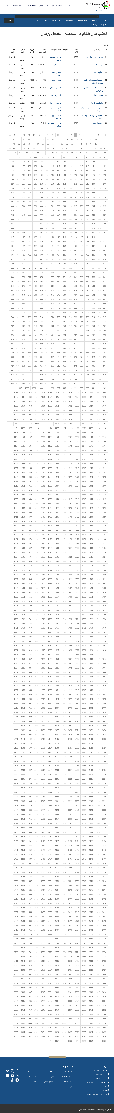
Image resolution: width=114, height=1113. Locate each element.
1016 (30, 392)
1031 (23, 397)
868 (17, 352)
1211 (43, 455)
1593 (16, 575)
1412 (104, 521)
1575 (43, 570)
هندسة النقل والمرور (94, 57)
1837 (70, 654)
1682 (77, 606)
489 (46, 255)
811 (52, 339)
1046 (16, 401)
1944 (104, 690)
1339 (30, 495)
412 (99, 237)
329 (87, 215)
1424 (23, 521)
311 (93, 210)
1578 (23, 570)
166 (46, 170)
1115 (23, 424)
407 (29, 233)
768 (104, 330)
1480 (23, 539)
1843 (30, 654)
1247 (84, 468)
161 (75, 170)
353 (46, 219)
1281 (43, 477)
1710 (77, 615)
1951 (57, 690)
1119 (98, 428)
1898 (36, 672)
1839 (57, 654)
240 (12, 188)
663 (23, 299)
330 (81, 215)
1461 (57, 535)
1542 (77, 561)
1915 (16, 677)
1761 (16, 628)
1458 (77, 535)
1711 (70, 615)
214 (64, 184)
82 (24, 148)
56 (48, 144)
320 (41, 210)
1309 (43, 486)
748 (23, 321)
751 (104, 326)
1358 (91, 503)
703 (87, 313)
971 (12, 379)
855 (93, 352)
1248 (77, 468)
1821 (84, 650)
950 (35, 375)
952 (23, 375)
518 (75, 264)
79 (38, 148)
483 (81, 255)
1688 (36, 606)
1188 (104, 450)
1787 (30, 637)
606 (58, 286)
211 (81, 184)
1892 (77, 672)
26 (91, 139)
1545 (57, 561)
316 (64, 210)
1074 (16, 410)
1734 (104, 623)
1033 (104, 401)
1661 (30, 597)
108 (87, 157)
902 (17, 361)
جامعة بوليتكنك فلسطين (94, 6)
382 (75, 228)
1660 (36, 597)
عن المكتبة (93, 20)
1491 (43, 543)
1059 (23, 406)
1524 (104, 557)
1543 (70, 561)
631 (12, 290)
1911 (43, 677)
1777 (98, 637)
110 (75, 157)
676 (46, 304)
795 (46, 335)
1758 (36, 628)
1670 (64, 601)
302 (46, 206)
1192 (77, 450)
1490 (50, 543)
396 (93, 233)
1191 (84, 450)
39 (29, 139)
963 (58, 379)
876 (70, 357)
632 (104, 295)
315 (70, 210)
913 (52, 366)
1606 (23, 579)
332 (70, 215)
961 (70, 379)
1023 (77, 397)
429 (99, 241)
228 (81, 188)
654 (75, 299)
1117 (10, 424)
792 (64, 335)
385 (58, 228)
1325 (30, 490)
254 (29, 193)
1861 (98, 663)
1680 (91, 606)
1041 (50, 401)
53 (62, 144)
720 (87, 317)
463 (99, 250)
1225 (43, 459)
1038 (70, 401)
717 (104, 317)
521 (58, 264)
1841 (43, 654)
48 (86, 144)
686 (87, 308)
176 (87, 175)
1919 (84, 681)
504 (58, 259)
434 (70, 241)
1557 (70, 566)
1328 (104, 495)
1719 (16, 615)
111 (70, 157)
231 (64, 188)
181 (58, 175)
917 (29, 366)
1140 (50, 432)
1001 (34, 388)
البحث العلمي (43, 5)
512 (12, 259)
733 (12, 317)
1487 (70, 543)
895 (58, 361)
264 (70, 197)
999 (46, 388)
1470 (91, 539)
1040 (57, 401)
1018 (16, 392)
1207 (70, 455)
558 (41, 273)
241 (104, 193)
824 (75, 344)
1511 (98, 552)
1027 (50, 397)
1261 (84, 472)
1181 (57, 446)
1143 (30, 432)
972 (104, 384)
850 (23, 348)
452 (64, 246)
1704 (23, 610)
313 (81, 210)
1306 (64, 486)
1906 (77, 677)
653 (81, 299)
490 (41, 255)
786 (99, 335)
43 (10, 139)
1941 (30, 686)
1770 (50, 632)
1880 (64, 668)
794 (52, 335)
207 (104, 184)
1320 (64, 490)
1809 (70, 646)
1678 (104, 606)
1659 (43, 597)
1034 (98, 401)
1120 (91, 428)
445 (104, 246)
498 (93, 259)
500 (81, 259)
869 (12, 352)
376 (12, 224)
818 (12, 339)
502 (70, 259)
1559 (57, 566)
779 (41, 330)
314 (75, 210)
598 (104, 286)
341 (17, 215)
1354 (23, 499)
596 (17, 281)
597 (12, 281)
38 (34, 139)
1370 (104, 508)
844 (58, 348)
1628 (64, 588)
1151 (70, 437)
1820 (91, 650)
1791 (98, 641)
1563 (30, 566)
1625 (84, 588)
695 (35, 308)
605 (64, 286)
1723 (84, 619)
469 (64, 250)
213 (70, 184)
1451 (30, 530)
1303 (84, 486)
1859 (16, 659)
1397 (16, 512)
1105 (91, 424)
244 (87, 193)
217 (46, 184)
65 (105, 148)
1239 (43, 464)
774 (70, 330)
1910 (50, 677)
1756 (50, 628)
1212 (36, 455)
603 (75, 286)
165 (52, 170)
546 (12, 268)
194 (81, 179)
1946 (91, 690)
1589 (43, 575)
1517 (57, 552)
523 (46, 264)
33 (57, 139)
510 (23, 259)
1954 (36, 690)
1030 (30, 397)
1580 (104, 575)
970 (17, 379)
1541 (84, 561)
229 (75, 188)
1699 (57, 610)
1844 (23, 654)
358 (17, 219)
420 (52, 237)
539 (52, 268)
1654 (77, 597)
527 (23, 264)
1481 (16, 539)
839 (87, 348)
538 (58, 268)
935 (23, 370)
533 (87, 268)
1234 (77, 464)
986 (23, 384)
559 (35, 273)
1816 (23, 646)
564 (104, 277)
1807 (84, 646)
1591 (30, 575)
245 (81, 193)
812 (46, 339)
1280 (50, 477)
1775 (16, 632)
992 (87, 388)
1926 (36, 681)
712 (35, 313)
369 (52, 224)
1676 (23, 601)
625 (46, 290)
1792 (91, 641)
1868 (50, 663)
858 (75, 352)
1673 (43, 601)
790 (75, 335)
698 (17, 308)
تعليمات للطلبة (68, 20)
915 (41, 366)
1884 (36, 668)
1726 (64, 619)
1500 (77, 548)
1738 (77, 623)
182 (52, 175)
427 (12, 237)
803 (99, 339)
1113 (37, 424)
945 (64, 375)
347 (81, 219)
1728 (50, 619)
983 (41, 384)
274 (12, 197)
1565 (16, 566)
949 (41, 375)
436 (58, 241)
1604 (36, 579)
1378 (50, 508)
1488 (64, 543)
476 (23, 250)
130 (58, 162)
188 (17, 175)
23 (105, 139)
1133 (98, 432)
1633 (30, 588)
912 (58, 366)
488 (52, 255)
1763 (98, 632)
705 (75, 313)
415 (81, 237)
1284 (23, 477)
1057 (36, 406)
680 (23, 304)
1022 (84, 397)
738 (81, 321)
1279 (57, 477)
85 (10, 148)
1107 (77, 424)
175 (93, 175)
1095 (64, 419)
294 (93, 206)
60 (29, 144)
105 (104, 157)
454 (52, 246)
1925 (43, 681)
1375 (70, 508)
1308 (50, 486)
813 (41, 339)
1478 (36, 539)
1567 (98, 570)
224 (104, 188)
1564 (23, 566)
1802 (23, 641)
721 (81, 317)
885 (17, 357)
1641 (70, 592)
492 (29, 255)
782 (23, 330)
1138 (64, 432)
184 (41, 175)
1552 (104, 566)
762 (41, 326)
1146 (104, 437)
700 (104, 313)
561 (23, 273)
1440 (104, 530)
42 (14, 139)
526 (29, 264)
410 (12, 233)
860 (64, 352)
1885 (30, 668)
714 (23, 313)
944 (70, 375)
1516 (64, 552)
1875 (98, 668)
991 (93, 388)
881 (41, 357)
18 (29, 135)
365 (75, 224)
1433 (57, 526)
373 (29, 224)
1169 (43, 441)
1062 (98, 410)
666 (104, 304)
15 (44, 135)
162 (70, 170)
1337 (43, 495)
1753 (70, 628)
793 (58, 335)
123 (99, 162)
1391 (57, 512)
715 (17, 313)
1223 (57, 459)
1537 (16, 557)
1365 (43, 503)
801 (12, 335)
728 (41, 317)
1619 (30, 583)
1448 (50, 530)
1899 (30, 672)
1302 (91, 486)
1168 (50, 441)
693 (46, 308)
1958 (104, 694)
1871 (30, 663)
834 (17, 344)
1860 (104, 663)
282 (64, 202)
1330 (91, 495)
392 (17, 228)
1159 (16, 437)
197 (64, 179)
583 (93, 281)
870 (104, 357)
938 (104, 375)
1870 (36, 663)
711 (41, 313)
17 (34, 135)
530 (104, 268)
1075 (104, 415)
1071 (36, 410)
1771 (43, 632)
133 (41, 162)
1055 (50, 406)
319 (46, 210)
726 (52, 317)
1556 (77, 566)
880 (46, 357)
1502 (64, 548)
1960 (91, 694)
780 (35, 330)
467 (75, 250)
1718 (23, 615)
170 (23, 170)
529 (12, 264)
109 (81, 157)
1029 (36, 397)
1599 (70, 579)
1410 (23, 517)
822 (87, 344)
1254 (36, 468)
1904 (91, 677)
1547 (43, 561)
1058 (30, 406)
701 (99, 313)
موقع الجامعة (93, 25)
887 (104, 361)
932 (41, 370)
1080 (70, 415)
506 (46, 259)
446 (99, 246)
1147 (98, 437)
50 (77, 144)
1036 (84, 401)
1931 (98, 686)
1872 (23, 663)
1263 (70, 472)
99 (43, 153)
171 (17, 170)
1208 (64, 455)
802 (104, 339)
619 (81, 290)
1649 (16, 592)
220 (29, 184)
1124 (64, 428)
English (8, 20)
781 (29, 330)
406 (35, 233)
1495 (16, 543)
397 (87, 233)
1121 (84, 428)
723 (70, 317)
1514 (77, 552)
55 (53, 144)
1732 (23, 619)
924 (87, 370)
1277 (70, 477)
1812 (50, 646)
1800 (36, 641)
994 (75, 388)
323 (23, 210)
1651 (98, 597)
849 (29, 348)
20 (20, 135)
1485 (84, 543)
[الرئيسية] (106, 5)
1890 (91, 672)
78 (43, 148)
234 (46, 188)
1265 (57, 472)
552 (75, 273)
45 (101, 144)
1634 (23, 588)
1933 (84, 686)
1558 (64, 566)
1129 (30, 428)
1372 (91, 508)
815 (29, 339)
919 (17, 366)
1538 (104, 561)
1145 (16, 432)
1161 (98, 441)
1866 (64, 663)
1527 (84, 557)
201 (41, 179)
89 (91, 153)
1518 (50, 552)
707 (64, 313)
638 (70, 295)
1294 (50, 481)
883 (29, 357)
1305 (70, 486)
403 (52, 233)
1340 (23, 495)
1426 (104, 526)
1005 (104, 392)
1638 (91, 592)
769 (99, 330)
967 (35, 379)
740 (70, 321)
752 (99, 326)
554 (64, 273)
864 (41, 352)
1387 (84, 512)
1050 (84, 406)
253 (35, 193)
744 (46, 321)
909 (75, 366)
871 (99, 357)
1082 (57, 415)
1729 (43, 619)
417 (70, 237)
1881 (57, 668)
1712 (64, 615)
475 (29, 250)
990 (99, 388)
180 (64, 175)
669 (87, 304)
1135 (84, 432)
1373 (84, 508)
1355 (16, 499)
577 (29, 277)
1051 (77, 406)
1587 (57, 575)
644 (35, 295)
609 (41, 286)
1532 (50, 557)
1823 (70, 650)
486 (64, 255)
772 (81, 330)
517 (81, 264)
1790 (104, 641)
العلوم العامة (98, 72)
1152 (64, 437)
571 (64, 277)
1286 (104, 481)
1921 (70, 681)
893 (70, 361)
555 (58, 273)
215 (58, 184)
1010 (70, 392)
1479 (30, 539)
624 (52, 290)
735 (99, 321)
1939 (43, 686)
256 (17, 193)
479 (104, 255)
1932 (91, 686)
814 (35, 339)
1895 (57, 672)
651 (93, 299)
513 (104, 264)
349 (70, 219)
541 (41, 268)
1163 (84, 441)
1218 (91, 459)
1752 (77, 628)
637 (75, 295)
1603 (43, 579)
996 (64, 388)
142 (87, 166)
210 (87, 184)
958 (87, 379)
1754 (64, 628)
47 (91, 144)
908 (81, 366)
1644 (50, 592)
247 (70, 193)
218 (41, 184)
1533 (43, 557)
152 (29, 166)
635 (87, 295)
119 (23, 157)
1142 (36, 432)
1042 (43, 401)
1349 (57, 499)
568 (81, 277)
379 (93, 228)
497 (99, 259)
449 (81, 246)
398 (81, 233)
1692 (104, 610)
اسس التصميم (97, 123)
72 (72, 148)
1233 (84, 464)
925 (81, 370)
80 (34, 148)
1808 (77, 646)
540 (46, 268)
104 (14, 153)
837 (99, 348)
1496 (104, 548)
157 (99, 170)
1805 (98, 646)
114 (52, 157)
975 (87, 384)
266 (58, 197)
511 (17, 259)
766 (17, 326)
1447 (57, 530)
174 (99, 175)
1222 (64, 459)
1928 (23, 681)
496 (104, 259)
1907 (70, 677)
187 (23, 175)
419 (58, 237)
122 (104, 162)
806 (81, 339)
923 (93, 370)
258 (104, 197)
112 (64, 157)
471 (52, 250)
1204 (91, 455)
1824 (64, 650)
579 (17, 277)
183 (46, 175)
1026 (57, 397)
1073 (23, 410)
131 (52, 162)
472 (46, 250)
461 (12, 246)
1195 (57, 450)
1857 (30, 659)
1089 (104, 419)
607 (52, 286)
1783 (57, 637)
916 (35, 366)
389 (35, 228)
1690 (23, 606)
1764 (91, 632)
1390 (64, 512)
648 (12, 295)
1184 (36, 446)
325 (12, 210)
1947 (84, 690)
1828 (36, 650)
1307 (57, 486)
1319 (70, 490)
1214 (23, 455)
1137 (70, 432)
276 (99, 202)
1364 (50, 503)
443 (17, 241)
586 (75, 281)
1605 (30, 579)
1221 (70, 459)
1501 (70, 548)
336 (46, 215)
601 (87, 286)
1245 (98, 468)
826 (64, 344)
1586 (64, 575)
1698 (64, 610)
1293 (57, 481)
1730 (36, 619)
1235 (70, 464)
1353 (30, 499)
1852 (64, 659)
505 (52, 259)
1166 (64, 441)
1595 (98, 579)
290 (17, 202)
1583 (84, 575)
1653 (84, 597)
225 (99, 188)
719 (93, 317)
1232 (91, 464)
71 (77, 148)
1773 (30, 632)
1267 (43, 472)
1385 (98, 512)
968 (29, 379)
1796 (64, 641)
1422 (36, 521)
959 (81, 379)
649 (104, 299)
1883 (43, 668)
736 (93, 321)
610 (35, 286)
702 (93, 313)
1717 (30, 615)
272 (23, 197)
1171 (30, 441)
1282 (36, 477)
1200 (23, 450)
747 (29, 321)
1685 (57, 606)
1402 (77, 517)
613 (17, 286)
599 (99, 286)
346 (87, 219)
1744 (36, 623)
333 (64, 215)
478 (12, 250)
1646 (36, 592)
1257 (16, 468)
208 (99, 184)
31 (67, 139)
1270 (23, 472)
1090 (98, 419)
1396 (23, 512)
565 (99, 277)
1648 (23, 592)
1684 (64, 606)
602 (81, 286)
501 (75, 259)
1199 (30, 450)
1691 (16, 606)
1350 (50, 499)
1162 (91, 441)
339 (29, 215)
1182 (50, 446)
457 (35, 246)
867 (23, 352)
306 (23, 206)
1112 (44, 424)
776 (58, 330)
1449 (43, 530)
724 (64, 317)
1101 (23, 419)
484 (75, 255)
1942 (23, 686)
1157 (30, 437)
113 (58, 157)
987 (17, 384)
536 (70, 268)
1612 (77, 583)
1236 (64, 464)
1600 (64, 579)
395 (99, 233)
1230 (104, 464)
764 (29, 326)
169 (29, 170)
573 (52, 277)
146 (64, 166)
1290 (77, 481)
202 (35, 179)
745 (41, 321)
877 (64, 357)
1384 (104, 512)
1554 (91, 566)
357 (23, 219)
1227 (30, 459)
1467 (16, 535)
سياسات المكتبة (81, 20)
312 (87, 210)
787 (93, 335)
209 (93, 184)
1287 (98, 481)
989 (104, 388)
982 (46, 384)
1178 (77, 446)
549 (93, 273)
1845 (16, 654)
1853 (57, 659)
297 (75, 206)
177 (81, 175)
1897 (43, 672)
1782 (64, 637)
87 (101, 153)
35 (48, 139)
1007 (91, 392)
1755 (57, 628)
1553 (98, 566)
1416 (77, 521)
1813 (43, 646)
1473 (70, 539)
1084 (43, 415)
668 (93, 304)
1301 (98, 486)
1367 (30, 503)
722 (75, 317)
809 (64, 339)
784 (12, 330)
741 (64, 321)
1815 (30, 646)
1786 (36, 637)
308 (12, 206)
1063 (91, 410)
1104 (98, 424)
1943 (16, 686)
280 (75, 202)
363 (87, 224)
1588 (50, 575)
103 (20, 153)
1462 (50, 535)
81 (29, 148)
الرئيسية (103, 20)
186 (29, 175)
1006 (98, 392)
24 (101, 139)
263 (75, 197)
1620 (23, 583)
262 (81, 197)
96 (57, 153)
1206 (77, 455)
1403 (70, 517)
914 (46, 366)
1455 (98, 535)
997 (58, 388)
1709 (84, 615)
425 (23, 237)
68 (91, 148)
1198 (36, 450)
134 (35, 162)
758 (64, 326)
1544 (64, 561)
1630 (50, 588)
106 (99, 157)
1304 (77, 486)
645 (29, 295)
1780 (77, 637)
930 (52, 370)
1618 (36, 583)
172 (12, 170)
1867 (57, 663)
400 (70, 233)
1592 (23, 575)
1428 (91, 526)
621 (70, 290)
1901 (16, 672)
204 (23, 179)
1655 (70, 597)
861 (58, 352)
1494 (23, 543)
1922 (64, 681)
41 (19, 139)
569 (75, 277)
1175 (98, 446)
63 (14, 144)
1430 (77, 526)
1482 (104, 543)
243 (93, 193)
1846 (104, 659)
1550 (23, 561)
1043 (36, 401)
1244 (104, 468)
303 (41, 206)
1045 (23, 401)
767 (12, 326)
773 (75, 330)
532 (93, 268)
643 (41, 295)
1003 (20, 388)
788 (87, 335)
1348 (64, 499)
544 (23, 268)
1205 (84, 455)
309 (104, 210)
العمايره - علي (55, 88)
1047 (104, 406)
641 (52, 295)
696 (29, 308)
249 (58, 193)
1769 (57, 632)
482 (87, 255)
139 (104, 166)
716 (12, 313)
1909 (57, 677)
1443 (84, 530)
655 (70, 299)
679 (29, 304)
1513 (84, 552)
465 (87, 250)
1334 (64, 495)
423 (35, 237)
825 (70, 344)
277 (93, 202)
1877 (84, 668)
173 (104, 175)
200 (46, 179)
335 (52, 215)
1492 (36, 543)
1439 (16, 526)
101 (32, 153)
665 (12, 299)
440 (35, 241)
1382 (23, 508)
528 (17, 264)
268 (46, 197)
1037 (77, 401)
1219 (84, 459)
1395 (30, 512)
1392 (50, 512)
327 (99, 215)
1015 (36, 392)
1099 (36, 419)
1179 (70, 446)
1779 (84, 637)
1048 (98, 406)
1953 (43, 690)
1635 (16, 588)
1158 (23, 437)
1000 (41, 388)
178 (75, 175)
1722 (91, 619)
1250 (64, 468)
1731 (30, 619)
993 (81, 388)
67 (96, 148)
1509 (16, 548)
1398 (104, 517)
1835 (84, 654)
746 (35, 321)
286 (41, 202)
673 (64, 304)
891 (81, 361)
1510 (104, 552)
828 (52, 344)
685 (93, 308)
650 (99, 299)
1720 (104, 619)
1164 (77, 441)
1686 (50, 606)
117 (35, 157)
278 (87, 202)
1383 (16, 508)
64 (10, 144)
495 (12, 255)
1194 (64, 450)
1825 (57, 650)
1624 (91, 588)
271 (29, 197)
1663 (16, 597)
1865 (70, 663)
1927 (30, 681)
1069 (50, 410)
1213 (30, 455)
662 (29, 299)
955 (104, 379)
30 (72, 139)
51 (72, 144)
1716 (36, 615)
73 (67, 148)
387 (46, 228)
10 (67, 135)
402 (58, 233)
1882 (50, 668)
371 (41, 224)
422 (41, 237)
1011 (64, 392)
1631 (43, 588)
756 (75, 326)
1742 (50, 623)
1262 (77, 472)
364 (81, 224)
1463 (43, 535)
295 (87, 206)
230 (70, 188)
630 (17, 290)
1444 (77, 530)
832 (29, 344)
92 (77, 153)
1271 (16, 472)
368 (58, 224)
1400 (91, 517)
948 (46, 375)
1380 (36, 508)
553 (70, 273)
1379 (43, 508)
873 (87, 357)
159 (87, 170)
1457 (84, 535)
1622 (104, 588)
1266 (50, 472)
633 (99, 295)
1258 (104, 472)
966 (41, 379)
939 (99, 375)
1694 (91, 610)
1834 (91, 654)
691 (58, 308)
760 (52, 326)
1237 (57, 464)
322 (29, 210)
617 (93, 290)
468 (70, 250)
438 (46, 241)
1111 (50, 424)
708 (58, 313)
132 (46, 162)
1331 (84, 495)
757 (70, 326)
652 (87, 299)
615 (104, 290)
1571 (70, 570)
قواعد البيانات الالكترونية (39, 20)
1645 (43, 592)
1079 (77, 415)
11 (63, 135)
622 (64, 290)
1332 (77, 495)
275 (104, 202)
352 (52, 219)
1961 (84, 694)
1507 (30, 548)
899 (35, 361)
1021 (91, 397)
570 (70, 277)
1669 (70, 601)
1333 (70, 495)
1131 (16, 428)
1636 (104, 592)
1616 (50, 583)
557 (46, 273)
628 (29, 290)
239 (17, 188)
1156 (36, 437)
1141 (43, 432)
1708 (91, 615)
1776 (104, 637)
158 (93, 170)
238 (23, 188)
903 (12, 361)
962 (64, 379)
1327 (16, 490)
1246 (91, 468)
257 (12, 193)
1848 (91, 659)
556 (52, 273)
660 (41, 299)
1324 (36, 490)
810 (58, 339)
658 (52, 299)
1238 (50, 464)
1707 (98, 615)
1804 (104, 646)
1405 (57, 517)
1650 (104, 597)
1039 (64, 401)
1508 (23, 548)
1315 (98, 490)
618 (87, 290)
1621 (16, 583)
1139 (57, 432)
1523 (16, 552)
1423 (30, 521)
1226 (36, 459)
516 (87, 264)
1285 (16, 477)
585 (81, 281)
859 (70, 352)
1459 (70, 535)
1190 (91, 450)
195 (75, 179)
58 (38, 144)
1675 (30, 601)
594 (29, 281)
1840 (50, 654)
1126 (50, 428)
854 (99, 352)
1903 (98, 677)
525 (35, 264)
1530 (64, 557)
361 (99, 224)
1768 (64, 632)
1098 (43, 419)
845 (52, 348)
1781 (70, 637)
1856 (36, 659)
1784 (50, 637)
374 (23, 224)
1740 (64, 623)
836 (104, 348)
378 (99, 228)
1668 (77, 601)
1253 (43, 468)
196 (70, 179)
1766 (77, 632)
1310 (36, 486)
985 (29, 384)
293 (99, 206)
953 (17, 375)
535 (75, 268)
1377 (57, 508)
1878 (77, 668)
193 (87, 179)
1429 (84, 526)
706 (70, 313)
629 (23, 290)
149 (46, 166)
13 (53, 135)
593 (35, 281)
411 (104, 237)
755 (81, 326)
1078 (84, 415)
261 (87, 197)
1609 (98, 583)
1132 (104, 432)
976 (81, 384)
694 (41, 308)
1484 (91, 543)
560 (29, 273)
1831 (16, 650)
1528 (77, 557)
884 (23, 357)
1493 (30, 543)
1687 (43, 606)
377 (104, 228)
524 (41, 264)
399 (75, 233)
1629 (57, 588)
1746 (23, 623)
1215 (16, 455)
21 (15, 135)
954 (12, 375)
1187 (16, 446)
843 (64, 348)
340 (23, 215)
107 (93, 157)
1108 (70, 424)
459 (23, 246)
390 (29, 228)
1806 (91, 646)
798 (29, 335)
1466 (23, 535)
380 (87, 228)
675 (52, 304)
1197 (43, 450)
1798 (50, 641)
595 (23, 281)
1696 (77, 610)
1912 (36, 677)
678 (35, 304)
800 (17, 335)
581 (104, 281)
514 (99, 264)
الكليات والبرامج (57, 5)
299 (64, 206)
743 (52, 321)
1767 (70, 632)
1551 (16, 561)
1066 (70, 410)
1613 (70, 583)
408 (23, 233)
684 (99, 308)
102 (26, 153)
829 (46, 344)
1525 (98, 557)
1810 (64, 646)
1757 (43, 628)
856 (87, 352)
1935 (70, 686)
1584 (77, 575)
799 (23, 335)
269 (41, 197)
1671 (57, 601)
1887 (16, 668)
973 (99, 384)
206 (12, 179)
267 (52, 197)
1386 (91, 512)
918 (23, 366)
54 (57, 144)
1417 (70, 521)
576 (35, 277)
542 (35, 268)
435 (64, 241)
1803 (16, 641)
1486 (77, 543)
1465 (30, 535)
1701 (43, 610)
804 (93, 339)
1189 (98, 450)
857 (81, 352)
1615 (57, 583)
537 (64, 268)
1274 (91, 477)
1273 (98, 477)
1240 (36, 464)
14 (48, 135)
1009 (77, 392)
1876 (91, 668)
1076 (98, 415)
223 (12, 184)
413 (93, 237)
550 (87, 273)
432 (81, 241)
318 (52, 210)
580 (12, 277)
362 (93, 224)
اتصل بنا (6, 5)
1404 (64, 517)
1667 (84, 601)
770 (93, 330)
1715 (43, 615)
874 (81, 357)
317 (58, 210)
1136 (77, 432)
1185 (30, 446)
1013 (50, 392)
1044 (30, 401)
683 (104, 308)
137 (17, 162)
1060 (16, 406)
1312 (23, 486)
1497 (98, 548)
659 (46, 299)
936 (17, 370)
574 (46, 277)
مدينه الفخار (98, 95)
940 (93, 375)
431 (87, 241)
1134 (91, 432)
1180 (64, 446)
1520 (36, 552)
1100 (30, 419)
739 (75, 321)
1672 (50, 601)
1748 (104, 628)
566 (93, 277)
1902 (104, 677)
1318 (77, 490)
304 (35, 206)
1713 (57, 615)
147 (58, 166)
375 (17, 224)
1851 (70, 659)
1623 (98, 588)
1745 (30, 623)
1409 (30, 517)
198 (58, 179)
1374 (77, 508)
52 (67, 144)
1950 (64, 690)
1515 (70, 552)
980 (58, 384)
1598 (77, 579)
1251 (57, 468)
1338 (36, 495)
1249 (70, 468)
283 (58, 202)
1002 (27, 388)
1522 (23, 552)
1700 (50, 610)
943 (75, 375)
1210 (50, 455)
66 (101, 148)
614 (12, 286)
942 (81, 375)
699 (12, 308)
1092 (84, 419)
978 (70, 384)
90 (86, 153)
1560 (50, 566)
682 (12, 304)
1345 (84, 499)
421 (46, 237)
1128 (37, 428)
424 (29, 237)
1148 (91, 437)
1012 (57, 392)
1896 (50, 672)
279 (81, 202)
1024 (70, 397)
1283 (30, 477)
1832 (104, 654)
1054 (57, 406)
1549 (30, 561)
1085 (36, 415)
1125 (57, 428)
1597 (84, 579)
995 (70, 388)
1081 (64, 415)
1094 (70, 419)
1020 (98, 397)
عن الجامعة (68, 5)
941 (87, 375)
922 (99, 370)
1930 (104, 686)
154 (17, 166)
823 (81, 344)
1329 (98, 495)
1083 (50, 415)
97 (53, 153)
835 (12, 344)
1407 (43, 517)
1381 (30, 508)
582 (99, 281)
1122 (77, 428)
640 (58, 295)
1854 (50, 659)
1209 (57, 455)
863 (46, 352)
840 (81, 348)
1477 (43, 539)
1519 (43, 552)
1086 (30, 415)
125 (87, 162)
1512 (91, 552)
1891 (84, 672)
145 (70, 166)
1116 (17, 424)
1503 (57, 548)
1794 (77, 641)
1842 (36, 654)
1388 (77, 512)
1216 (104, 459)
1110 (57, 424)
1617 (43, 583)
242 (99, 193)
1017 (23, 392)
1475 (57, 539)
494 (17, 255)
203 (29, 179)
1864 (77, 663)
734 (104, 321)
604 (70, 286)
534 (81, 268)
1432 (64, 526)
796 (41, 335)
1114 (30, 424)
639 (64, 295)
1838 (64, 654)
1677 (16, 601)
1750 (91, 628)
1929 (16, 681)
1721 (98, 619)
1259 (98, 472)
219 (35, 184)
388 (41, 228)
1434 (50, 526)
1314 (104, 490)
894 (64, 361)
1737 (84, 623)
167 (41, 170)
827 (58, 344)
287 (35, 202)
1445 (70, 530)
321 (35, 210)
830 (41, 344)
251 (46, 193)
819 (104, 344)
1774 (23, 632)
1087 (23, 415)
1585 (70, 575)
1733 (16, 619)
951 (29, 375)
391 (23, 228)
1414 (91, 521)
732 (17, 317)
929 (58, 370)
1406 (50, 517)
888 (99, 361)
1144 (23, 432)
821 (93, 344)
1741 (57, 623)
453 (58, 246)
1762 (104, 632)
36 (43, 139)
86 (105, 153)
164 (58, 170)
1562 (36, 566)
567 (87, 277)
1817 (16, 646)
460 (17, 246)
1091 (91, 419)
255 (23, 193)
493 (23, 255)
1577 (30, 570)
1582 (91, 575)
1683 (70, 606)
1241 (30, 464)
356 (29, 219)
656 (64, 299)
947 (52, 375)
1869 (43, 663)
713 (29, 313)
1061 (104, 410)
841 (75, 348)
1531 (57, 557)
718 (99, 317)
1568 (91, 570)
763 (35, 326)
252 (41, 193)
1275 (84, 477)
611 (29, 286)
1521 (30, 552)
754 (87, 326)
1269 (30, 472)
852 (12, 348)
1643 (57, 592)
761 (46, 326)
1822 (77, 650)
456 (41, 246)
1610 (91, 583)
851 (17, 348)
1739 (70, 623)
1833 (98, 654)
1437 (30, 526)
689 (70, 308)
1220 (77, 459)
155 (12, 166)
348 (75, 219)
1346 (77, 499)
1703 (30, 610)
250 (52, 193)
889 (93, 361)
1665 (98, 601)
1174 (104, 446)
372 (35, 224)
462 (104, 250)
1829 (30, 650)
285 (46, 202)
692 (52, 308)
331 (75, 215)
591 (46, 281)
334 (58, 215)
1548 (36, 561)
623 (58, 290)
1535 (30, 557)
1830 (23, 650)
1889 (98, 672)
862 (52, 352)
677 (41, 304)
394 (104, 233)
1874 (104, 668)
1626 (77, 588)
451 (70, 246)
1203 (98, 455)
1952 (50, 690)
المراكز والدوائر (31, 5)
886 (12, 357)
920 (12, 366)
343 (104, 219)
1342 (104, 499)
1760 (23, 628)
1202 (104, 455)
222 (17, 184)
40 (24, 139)
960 (75, 379)
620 (75, 290)
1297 (30, 481)
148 (52, 166)
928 (64, 370)
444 (12, 241)
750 (12, 321)
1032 (16, 397)
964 (52, 379)
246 (75, 193)
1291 (70, 481)
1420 (50, 521)
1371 (98, 508)
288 (29, 202)
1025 (64, 397)
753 (93, 326)
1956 (23, 690)
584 (87, 281)
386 (52, 228)
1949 (70, 690)
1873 (16, 663)
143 (81, 166)
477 (17, 250)
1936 (64, 686)
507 (41, 259)
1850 (77, 659)
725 (58, 317)
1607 (16, 579)
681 (17, 304)
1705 (16, 610)
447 (93, 246)
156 (104, 170)
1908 (64, 677)
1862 (91, 663)
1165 (70, 441)
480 (99, 255)
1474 (64, 539)
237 (29, 188)
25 (96, 139)
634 (93, 295)
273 (17, 197)
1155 (43, 437)
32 (62, 139)
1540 (91, 561)
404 (46, 233)
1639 (84, 592)
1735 (98, 623)
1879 (70, 668)
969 (23, 379)
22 (10, 135)
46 (96, 144)
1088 (16, 415)
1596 (91, 579)
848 (35, 348)
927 (70, 370)
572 (58, 277)
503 (64, 259)
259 (99, 197)
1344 (91, 499)
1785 (43, 637)
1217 (98, 459)
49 (81, 144)
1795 (70, 641)
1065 (77, 410)
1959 (98, 694)
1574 (50, 570)
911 (64, 366)
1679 (98, 606)
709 (52, 313)
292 (104, 206)
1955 (30, 690)
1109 (64, 424)
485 (70, 255)
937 (12, 370)
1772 (36, 632)
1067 (64, 410)
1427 (98, 526)
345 (93, 219)
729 (35, 317)
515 (93, 264)
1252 (50, 468)
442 (23, 241)
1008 (84, 392)
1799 (43, 641)
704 (81, 313)
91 (81, 153)
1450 (36, 530)
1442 (91, 530)
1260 (91, 472)
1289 (84, 481)
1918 (91, 681)
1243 (16, 464)
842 (70, 348)
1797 (57, 641)
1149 (84, 437)
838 (93, 348)
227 (87, 188)
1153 (57, 437)
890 (87, 361)
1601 (57, 579)
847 (41, 348)
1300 (104, 486)
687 (81, 308)
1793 (84, 641)
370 (46, 224)
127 (75, 162)
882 (35, 357)
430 (93, 241)
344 (99, 219)
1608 (104, 583)
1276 (77, 477)
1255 (30, 468)
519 (70, 264)
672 (70, 304)
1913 (30, 677)
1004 (13, 388)
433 (75, 241)
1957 (16, 690)
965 (46, 379)
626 (41, 290)
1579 (16, 570)
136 (23, 162)
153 (23, 166)
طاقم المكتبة (55, 20)
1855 (43, 659)
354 (41, 219)
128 (70, 162)
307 (17, 206)
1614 (64, 583)
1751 (84, 628)
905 (99, 366)
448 (87, 246)
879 (52, 357)
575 (41, 277)
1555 (84, 566)
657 (58, 299)
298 (70, 206)
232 (58, 188)
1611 (84, 583)
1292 (64, 481)
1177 (84, 446)
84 (14, 148)
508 (35, 259)
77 (48, 148)
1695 (84, 610)
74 (62, 148)
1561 (43, 566)
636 (81, 295)
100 (37, 153)
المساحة (99, 65)
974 (93, 384)
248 (64, 193)
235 (41, 188)
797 (35, 335)
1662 (23, 597)
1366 (36, 503)
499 (87, 259)
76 (53, 148)
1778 (91, 637)
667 (99, 304)
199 (52, 179)
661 (35, 299)
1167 (57, 441)
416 (75, 237)
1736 (91, 623)
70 (81, 148)
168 (35, 170)
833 (23, 344)
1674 (36, 601)
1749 (98, 628)
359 (12, 219)
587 (70, 281)
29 (77, 139)
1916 (104, 681)
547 (104, 273)
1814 (36, 646)
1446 (64, 530)
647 (17, 295)
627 (35, 290)
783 (17, 330)
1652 (91, 597)
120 (18, 157)
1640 (77, 592)
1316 (91, 490)
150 (41, 166)
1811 (57, 646)
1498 (91, 548)
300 (58, 206)
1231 (98, 464)
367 (64, 224)
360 (104, 224)
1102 (16, 419)
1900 (23, 672)
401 (64, 233)
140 (99, 166)
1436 (36, 526)
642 (46, 295)
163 (64, 170)
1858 (23, 659)
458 (29, 246)
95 (62, 153)
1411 (16, 517)
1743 (43, 623)
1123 (71, 428)
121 (12, 157)
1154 (50, 437)
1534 (36, 557)
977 (75, 384)
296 (81, 206)
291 (12, 202)
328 (93, 215)
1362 (64, 503)
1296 (36, 481)
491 (35, 255)
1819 (98, 650)
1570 (77, 570)
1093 (77, 419)
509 (29, 259)
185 (35, 175)
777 (52, 330)
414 (87, 237)
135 (29, 162)
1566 (104, 570)
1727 (57, 619)
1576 (36, 570)
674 (58, 304)
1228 (23, 459)
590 (52, 281)
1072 (30, 410)
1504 (50, 548)
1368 (23, 503)
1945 (98, 690)
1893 (70, 672)
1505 (43, 548)
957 (93, 379)
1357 (98, 503)
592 (41, 281)
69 (86, 148)
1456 (91, 535)
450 (75, 246)
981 (52, 384)
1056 (43, 406)
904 (104, 366)
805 (87, 339)
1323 (43, 490)
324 (17, 210)
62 (19, 144)
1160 (104, 441)
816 (23, 339)
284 (52, 202)
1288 (91, 481)
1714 (50, 615)
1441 (98, 530)
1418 (64, 521)
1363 (57, 503)
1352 (36, 499)
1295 (43, 481)
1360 (77, 503)
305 (29, 206)
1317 (84, 490)
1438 (23, 526)
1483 (98, 543)
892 (75, 361)
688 (75, 308)
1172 (23, 441)
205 (17, 179)
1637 (98, 592)
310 (99, 210)
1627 (70, 588)
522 (52, 264)
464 (93, 250)
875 (75, 357)
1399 (98, 517)
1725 (70, 619)
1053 (64, 406)
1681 (84, 606)
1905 (84, 677)
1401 (84, 517)
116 (41, 157)
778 (46, 330)
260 (93, 197)
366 (70, 224)
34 (53, 139)
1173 (16, 441)
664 (17, 299)
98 (48, 153)
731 (23, 317)
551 (81, 273)
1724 (77, 619)
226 (93, 188)
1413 (98, 521)
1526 (91, 557)
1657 (57, 597)
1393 (43, 512)
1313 (16, 486)
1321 (57, 490)
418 (64, 237)
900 (29, 361)
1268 (36, 472)
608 (46, 286)
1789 (16, 637)
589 (58, 281)
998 (52, 388)
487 (58, 255)
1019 (104, 397)
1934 (77, 686)
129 (64, 162)
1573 (57, 570)
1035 (91, 401)
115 (47, 157)
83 (19, 148)
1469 (98, 539)
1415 (84, 521)
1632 (36, 588)
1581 (98, 575)
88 (96, 153)
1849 (84, 659)
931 (46, 370)
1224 (50, 459)
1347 (70, 499)
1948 (77, 690)
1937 (57, 686)
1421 (43, 521)
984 (35, 384)
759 (58, 326)
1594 (104, 579)
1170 (36, 441)
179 (70, 175)
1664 (104, 601)
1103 (104, 424)
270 (35, 197)
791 (70, 335)
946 (58, 375)
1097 (50, 419)
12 (58, 135)
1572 (64, 570)
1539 (98, 561)
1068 (57, 410)
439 (41, 241)
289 (23, 202)
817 (17, 339)
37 (38, 139)
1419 (57, 521)
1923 (57, 681)
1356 (104, 503)
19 (24, 135)
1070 (43, 410)
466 (81, 250)
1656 (64, 597)
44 (105, 144)
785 (104, 335)
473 (41, 250)
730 (29, 317)
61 (24, 144)
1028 (43, 397)
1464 (36, 535)
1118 (104, 428)
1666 (91, 601)
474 (35, 250)
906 (93, 366)
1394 (36, 512)
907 (87, 366)
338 (35, 215)
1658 (50, 597)
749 (17, 321)
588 (64, 281)
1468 (104, 539)
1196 (50, 450)
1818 (104, 650)
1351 (43, 499)
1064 (84, 410)
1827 (43, 650)
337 (41, 215)
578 (23, 277)
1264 (64, 472)
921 (104, 370)
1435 (43, 526)
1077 (91, 415)
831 (35, 344)
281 (70, 202)
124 (93, 162)
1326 (23, 490)
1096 (57, 419)
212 (75, 184)
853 (104, 352)
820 (99, 344)
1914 (23, 677)
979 (64, 384)
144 (75, 166)
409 (17, 233)
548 (99, 273)
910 (70, 366)
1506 (36, 548)
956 (99, 379)
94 (67, 153)
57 (43, 144)
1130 (23, 428)
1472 (77, 539)
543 (29, 268)
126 (81, 162)
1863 (84, 663)
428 (104, 241)
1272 (104, 477)
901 (23, 361)
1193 (70, 450)
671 (75, 304)
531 (99, 268)
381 (81, 228)
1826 (50, 650)
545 (17, 268)
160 (81, 170)
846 (46, 348)
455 (46, 246)
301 (52, 206)
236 (35, 188)
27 (86, 139)
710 (46, 313)
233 (52, 188)
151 (35, 166)
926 (75, 370)
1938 (50, 686)
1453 (16, 530)
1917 (98, 681)
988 (12, 384)
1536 (23, 557)
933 (35, 370)
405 (41, 233)
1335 (57, 495)
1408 (36, 517)
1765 (84, 632)
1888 (104, 672)
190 (104, 179)
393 (12, 228)
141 (93, 166)
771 (87, 330)
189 (12, 175)
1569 (84, 570)
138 (12, 162)
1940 (36, 686)
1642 (64, 592)
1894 (64, 672)
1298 (23, 481)
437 (52, 241)
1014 (43, 392)
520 (64, 264)
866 (29, 352)
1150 (77, 437)
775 (64, 330)
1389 (70, 512)
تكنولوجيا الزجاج (96, 103)
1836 (77, 654)
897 (46, 361)
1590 (36, 575)
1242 (23, 464)
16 (39, 135)
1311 (30, 486)
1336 (50, 495)
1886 (23, 668)
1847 (98, 659)
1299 (16, 481)
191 (99, 179)
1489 (57, 543)
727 (46, 317)
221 (23, 184)
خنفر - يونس (56, 80)
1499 (84, 548)
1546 (50, 561)
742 (58, 321)
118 (29, 157)
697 (23, 308)
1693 (98, 610)
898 (41, 361)
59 (34, 144)
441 (29, 241)
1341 (16, 495)
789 (81, 335)
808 (70, 339)
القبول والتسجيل (17, 5)
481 (93, 255)
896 (52, 361)
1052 (70, 406)
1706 (104, 615)
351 (58, 219)
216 (52, 184)
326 (104, 215)
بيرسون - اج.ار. (55, 103)
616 (99, 290)
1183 (43, 446)
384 (64, 228)
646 (23, 295)
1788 (23, 637)
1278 (64, 477)
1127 (43, 428)
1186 (23, 446)
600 (93, 286)
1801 (30, 641)
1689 (30, 606)
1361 (70, 503)
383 (70, 228)
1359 (84, 503)
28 (81, 139)
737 (87, 321)
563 (12, 273)
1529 (70, 557)
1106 (84, 424)
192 (93, 179)
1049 (91, 406)
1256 (23, 468)
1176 (91, 446)
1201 (16, 450)
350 (64, 219)
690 (64, 308)
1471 (84, 539)
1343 (98, 499)
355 (35, 219)
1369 (16, 503)
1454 (104, 535)
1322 (50, 490)
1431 (70, 526)
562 (17, 273)
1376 (64, 508)
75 (57, 148)
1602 (50, 579)
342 (12, 215)
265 (64, 197)
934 (29, 370)
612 (23, 286)
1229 (16, 459)
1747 (16, 623)
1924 (50, 681)
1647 (30, 592)
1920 (77, 681)
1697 (70, 610)
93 (72, 153)
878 (58, 357)
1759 (30, 628)
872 (93, 357)
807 (75, 339)
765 (23, 326)
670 (81, 304)
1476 (50, 539)
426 (17, 237)
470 (58, 250)
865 (35, 352)
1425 (16, 521)
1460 (64, 535)
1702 (36, 610)
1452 (23, 530)
